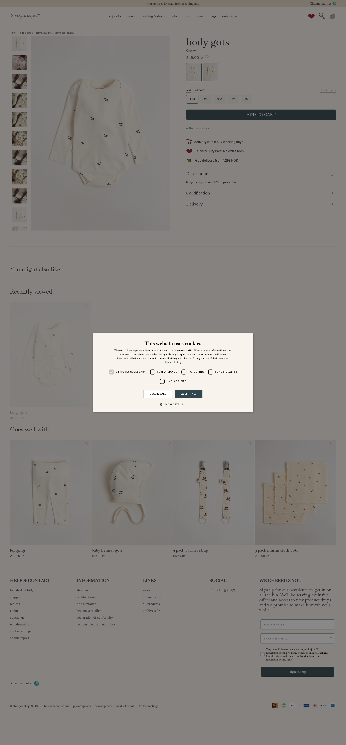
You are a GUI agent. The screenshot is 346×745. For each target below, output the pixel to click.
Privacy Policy (173, 362)
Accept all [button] (188, 394)
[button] (173, 404)
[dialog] (173, 372)
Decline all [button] (158, 394)
